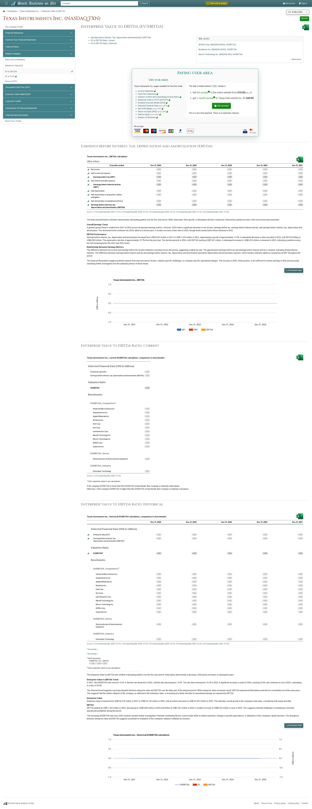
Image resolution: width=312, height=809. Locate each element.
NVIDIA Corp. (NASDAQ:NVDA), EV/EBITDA (217, 44)
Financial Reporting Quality (16, 115)
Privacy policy (280, 803)
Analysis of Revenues (147, 117)
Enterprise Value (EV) (14, 65)
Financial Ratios (12, 47)
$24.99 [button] (304, 18)
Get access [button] (223, 105)
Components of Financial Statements (21, 108)
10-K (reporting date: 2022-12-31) (189, 212)
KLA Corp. (96, 428)
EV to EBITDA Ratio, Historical (104, 43)
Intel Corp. (97, 424)
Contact (304, 803)
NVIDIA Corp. (97, 443)
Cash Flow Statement (147, 94)
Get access (290, 3)
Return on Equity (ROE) (152, 111)
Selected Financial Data (152, 106)
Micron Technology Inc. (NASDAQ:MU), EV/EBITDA (220, 54)
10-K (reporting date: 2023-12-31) (162, 212)
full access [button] (202, 92)
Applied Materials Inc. (101, 416)
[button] (88, 169)
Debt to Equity (148, 114)
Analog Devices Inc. (100, 413)
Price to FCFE (11, 81)
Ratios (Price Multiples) (15, 59)
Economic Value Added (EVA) (17, 94)
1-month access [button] (205, 98)
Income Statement (146, 91)
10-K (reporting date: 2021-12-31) (216, 212)
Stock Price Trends (13, 121)
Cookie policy (293, 803)
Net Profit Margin (149, 108)
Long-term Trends (13, 101)
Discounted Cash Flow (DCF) (17, 87)
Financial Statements (14, 33)
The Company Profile (14, 27)
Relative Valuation (13, 54)
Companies (12, 11)
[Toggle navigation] (6, 3)
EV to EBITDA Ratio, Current (103, 40)
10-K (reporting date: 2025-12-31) (108, 212)
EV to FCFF (10, 76)
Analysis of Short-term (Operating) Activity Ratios (159, 97)
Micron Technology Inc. (102, 439)
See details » (93, 649)
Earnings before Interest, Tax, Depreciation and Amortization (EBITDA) (121, 37)
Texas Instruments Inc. (29, 11)
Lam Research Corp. (100, 431)
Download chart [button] (295, 270)
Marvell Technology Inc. (102, 435)
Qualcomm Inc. (98, 447)
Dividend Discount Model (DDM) (152, 103)
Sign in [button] (304, 3)
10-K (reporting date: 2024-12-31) (135, 212)
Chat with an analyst (217, 3)
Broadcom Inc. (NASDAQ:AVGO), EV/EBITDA (218, 49)
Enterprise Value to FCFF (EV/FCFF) (153, 100)
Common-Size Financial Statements (20, 40)
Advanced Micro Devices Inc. (104, 409)
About (256, 803)
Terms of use (266, 803)
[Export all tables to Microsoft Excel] (305, 27)
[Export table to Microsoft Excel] (300, 159)
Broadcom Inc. (98, 420)
